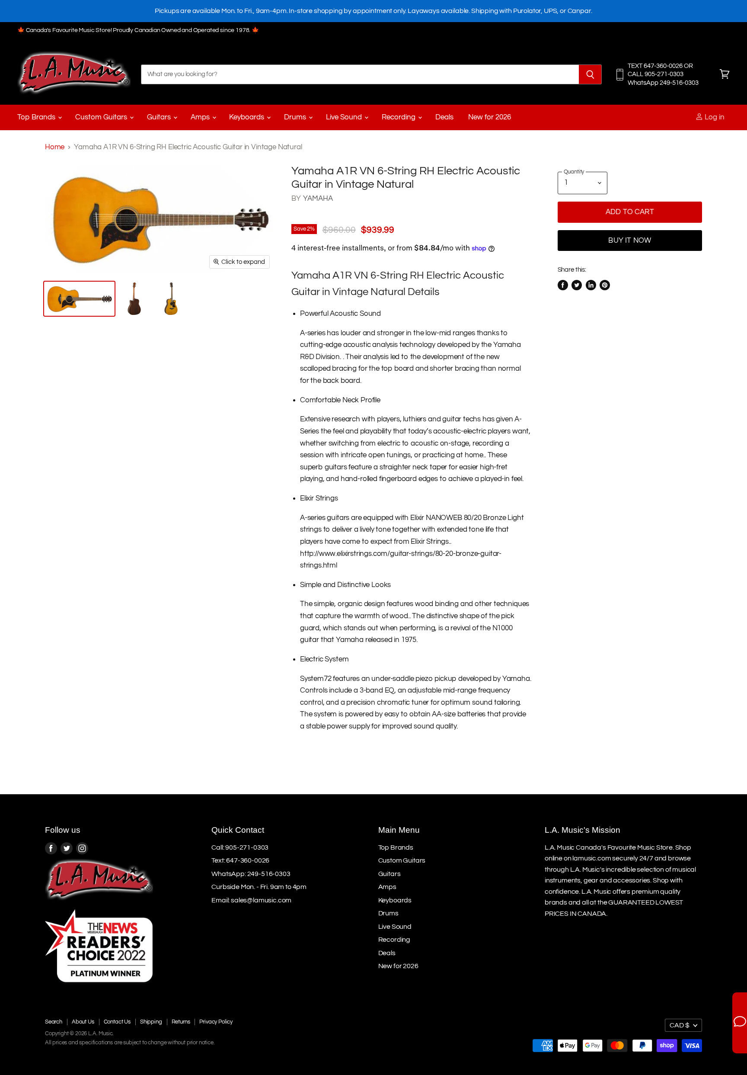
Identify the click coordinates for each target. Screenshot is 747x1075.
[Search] (590, 74)
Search (53, 1022)
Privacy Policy (216, 1022)
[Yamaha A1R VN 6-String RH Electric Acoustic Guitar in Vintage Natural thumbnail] (79, 299)
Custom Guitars (102, 117)
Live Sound (345, 117)
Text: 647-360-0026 (240, 860)
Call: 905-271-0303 (239, 847)
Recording (399, 117)
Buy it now (629, 240)
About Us (83, 1022)
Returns (181, 1022)
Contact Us (117, 1022)
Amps (201, 117)
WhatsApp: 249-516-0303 (250, 873)
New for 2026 (489, 117)
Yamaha (318, 198)
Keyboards (247, 117)
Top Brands (37, 117)
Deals (444, 117)
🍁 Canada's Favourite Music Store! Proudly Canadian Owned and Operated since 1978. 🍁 (138, 30)
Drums (296, 117)
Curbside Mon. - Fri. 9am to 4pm (258, 886)
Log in (714, 117)
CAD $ (680, 1025)
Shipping (151, 1022)
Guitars (159, 117)
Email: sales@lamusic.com (251, 900)
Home (54, 147)
